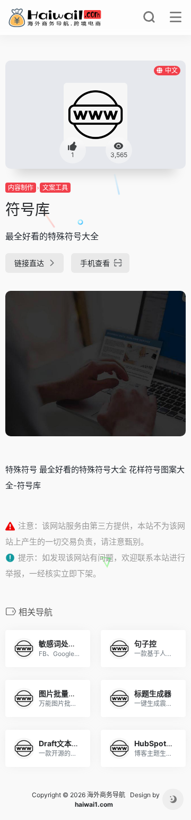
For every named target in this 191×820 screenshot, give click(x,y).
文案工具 (55, 188)
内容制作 (20, 188)
